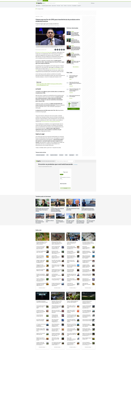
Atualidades (74, 5)
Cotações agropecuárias (46, 5)
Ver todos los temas (42, 287)
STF (77, 154)
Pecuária (58, 5)
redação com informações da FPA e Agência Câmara (45, 25)
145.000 (64, 183)
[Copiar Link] (64, 50)
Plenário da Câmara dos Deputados (44, 52)
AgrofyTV (79, 5)
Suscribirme (73, 108)
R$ (61, 183)
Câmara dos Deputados (40, 154)
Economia (69, 5)
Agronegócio (72, 154)
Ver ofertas (75, 164)
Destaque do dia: (40, 8)
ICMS (66, 154)
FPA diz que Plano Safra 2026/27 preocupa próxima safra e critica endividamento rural (49, 84)
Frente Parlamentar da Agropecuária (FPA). (50, 121)
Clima (62, 5)
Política (65, 5)
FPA (47, 154)
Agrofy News (38, 16)
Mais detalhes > (76, 66)
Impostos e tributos (54, 154)
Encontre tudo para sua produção (48, 161)
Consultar (65, 188)
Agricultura (54, 5)
